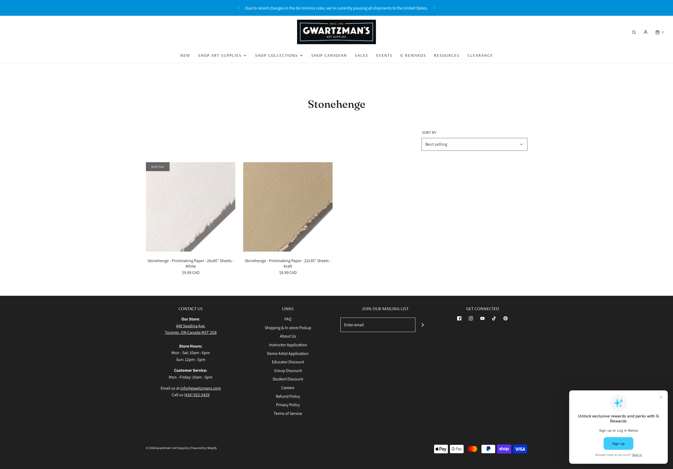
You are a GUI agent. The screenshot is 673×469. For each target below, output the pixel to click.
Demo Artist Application (288, 353)
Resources (447, 55)
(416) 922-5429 (197, 394)
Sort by (429, 132)
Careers (287, 387)
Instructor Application (288, 345)
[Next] (434, 8)
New (185, 55)
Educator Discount (288, 362)
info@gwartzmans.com (200, 388)
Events (384, 55)
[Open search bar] (634, 32)
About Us (288, 336)
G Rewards (413, 55)
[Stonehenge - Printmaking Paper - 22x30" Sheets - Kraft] (288, 207)
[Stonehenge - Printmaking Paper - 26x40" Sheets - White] (190, 207)
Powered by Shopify (204, 448)
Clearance (480, 55)
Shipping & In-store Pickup (288, 327)
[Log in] (646, 32)
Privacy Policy (288, 404)
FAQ (288, 319)
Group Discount (288, 370)
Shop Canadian (329, 55)
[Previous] (238, 8)
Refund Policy (288, 396)
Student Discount (288, 379)
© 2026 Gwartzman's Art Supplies (167, 448)
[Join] (422, 325)
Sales (361, 55)
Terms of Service (288, 413)
